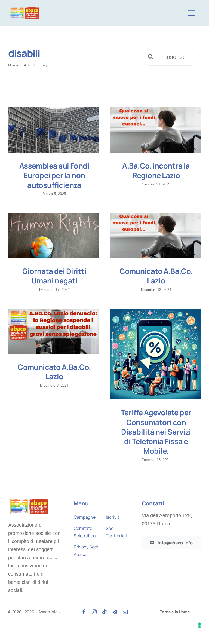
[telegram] (114, 611)
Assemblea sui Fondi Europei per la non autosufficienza (54, 175)
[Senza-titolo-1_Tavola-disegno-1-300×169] (24, 8)
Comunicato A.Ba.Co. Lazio (156, 276)
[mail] (125, 611)
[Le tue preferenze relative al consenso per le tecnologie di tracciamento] (199, 625)
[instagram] (94, 611)
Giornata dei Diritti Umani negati (54, 276)
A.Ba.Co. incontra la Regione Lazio (156, 170)
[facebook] (83, 611)
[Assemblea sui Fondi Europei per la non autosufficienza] (53, 130)
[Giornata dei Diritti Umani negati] (53, 235)
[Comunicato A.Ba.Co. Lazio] (155, 235)
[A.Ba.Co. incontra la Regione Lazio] (155, 130)
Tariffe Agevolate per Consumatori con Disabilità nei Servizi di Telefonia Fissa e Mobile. (156, 431)
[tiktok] (104, 611)
